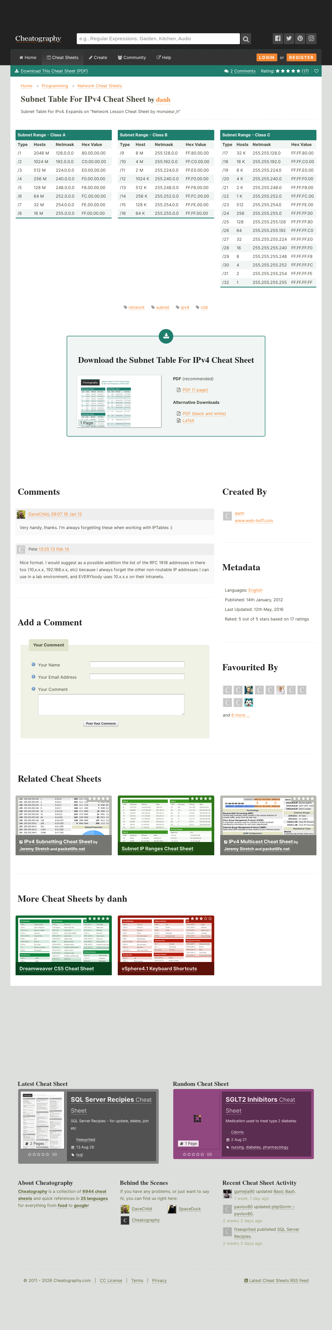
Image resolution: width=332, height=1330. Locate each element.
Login (267, 57)
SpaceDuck (190, 1208)
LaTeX (188, 420)
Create (100, 57)
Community (134, 57)
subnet (162, 307)
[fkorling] (280, 693)
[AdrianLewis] (259, 693)
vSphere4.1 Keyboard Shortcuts (159, 969)
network (137, 307)
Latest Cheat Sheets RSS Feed (278, 1280)
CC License (111, 1280)
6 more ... (240, 715)
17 (305, 70)
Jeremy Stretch (34, 848)
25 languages (94, 1198)
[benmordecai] (248, 693)
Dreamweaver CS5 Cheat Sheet (56, 969)
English (255, 590)
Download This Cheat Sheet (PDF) (54, 70)
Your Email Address (57, 677)
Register (301, 57)
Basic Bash (284, 1191)
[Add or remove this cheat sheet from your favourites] (316, 70)
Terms (137, 1280)
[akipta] (248, 705)
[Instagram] (311, 38)
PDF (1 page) (195, 389)
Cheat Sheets (64, 57)
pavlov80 (243, 1206)
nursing (237, 1147)
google (81, 1205)
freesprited (85, 1139)
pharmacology (275, 1147)
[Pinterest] (300, 38)
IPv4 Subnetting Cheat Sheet (58, 842)
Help (166, 57)
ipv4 (185, 307)
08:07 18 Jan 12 (66, 514)
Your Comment (53, 689)
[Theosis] (302, 693)
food (62, 1205)
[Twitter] (289, 38)
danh (239, 513)
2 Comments (242, 70)
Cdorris (237, 1132)
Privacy (159, 1280)
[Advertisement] (166, 14)
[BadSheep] (227, 705)
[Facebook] (278, 38)
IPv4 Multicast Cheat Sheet (261, 842)
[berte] (238, 693)
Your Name (49, 664)
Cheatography (32, 1191)
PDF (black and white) (204, 413)
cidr (204, 307)
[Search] (246, 38)
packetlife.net (71, 848)
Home (29, 57)
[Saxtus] (270, 693)
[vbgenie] (291, 693)
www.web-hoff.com (254, 520)
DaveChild (39, 514)
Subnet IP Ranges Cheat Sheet (157, 849)
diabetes (253, 1147)
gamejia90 (244, 1191)
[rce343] (227, 693)
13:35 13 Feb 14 (54, 549)
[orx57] (238, 705)
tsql (79, 1154)
